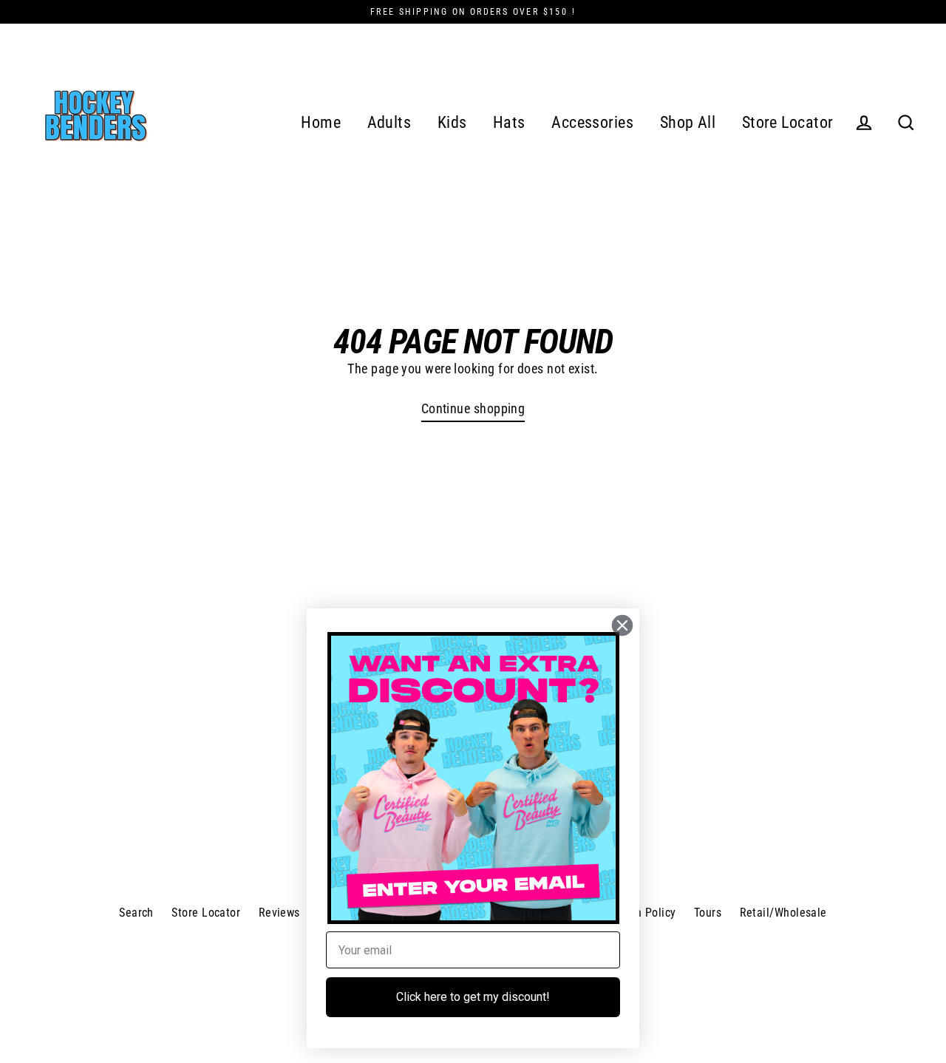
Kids (452, 122)
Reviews (279, 913)
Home (321, 122)
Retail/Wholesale (783, 913)
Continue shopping (473, 408)
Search (136, 913)
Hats (509, 122)
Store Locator (788, 122)
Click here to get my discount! (473, 997)
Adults (389, 122)
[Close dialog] (622, 625)
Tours (707, 913)
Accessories (592, 122)
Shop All (688, 122)
